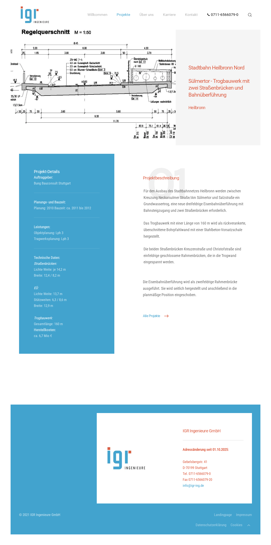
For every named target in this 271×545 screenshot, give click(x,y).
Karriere (169, 15)
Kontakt (191, 15)
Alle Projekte (151, 316)
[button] (250, 14)
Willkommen (97, 15)
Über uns (147, 15)
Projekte (123, 15)
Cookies (236, 525)
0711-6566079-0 (224, 15)
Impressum (244, 515)
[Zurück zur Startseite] (35, 14)
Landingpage (223, 515)
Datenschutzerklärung (211, 525)
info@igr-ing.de (193, 486)
